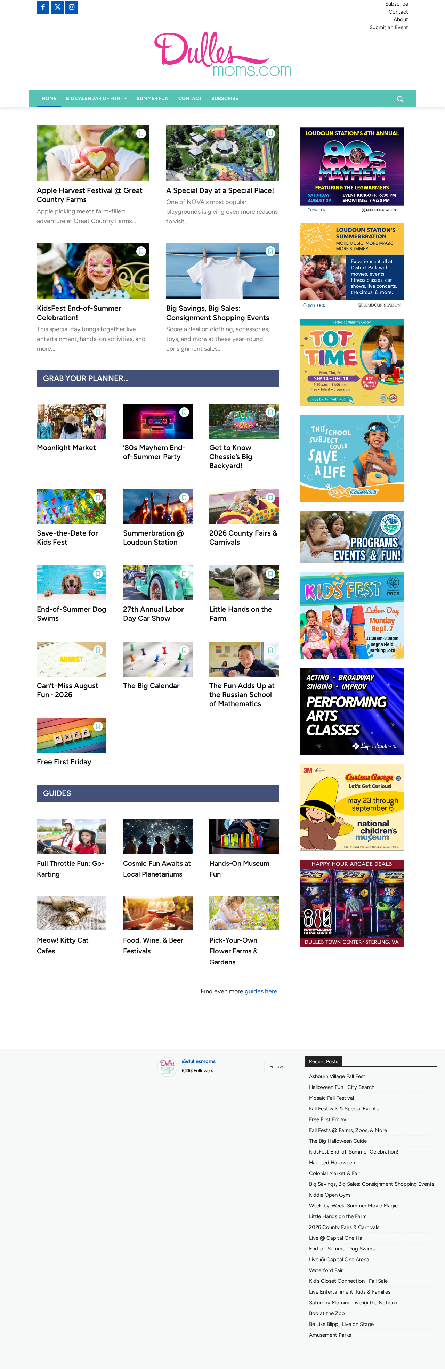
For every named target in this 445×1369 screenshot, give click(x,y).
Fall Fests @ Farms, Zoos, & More (348, 1130)
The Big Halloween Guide (338, 1141)
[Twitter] (57, 7)
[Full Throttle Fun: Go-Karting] (71, 836)
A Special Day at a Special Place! (220, 190)
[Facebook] (43, 7)
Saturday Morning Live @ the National (353, 1302)
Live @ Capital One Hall (336, 1238)
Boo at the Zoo (327, 1313)
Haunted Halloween (332, 1162)
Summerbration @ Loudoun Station (153, 537)
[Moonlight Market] (71, 421)
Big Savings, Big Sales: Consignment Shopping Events (217, 312)
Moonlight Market (66, 447)
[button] (399, 98)
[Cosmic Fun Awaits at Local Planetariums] (158, 836)
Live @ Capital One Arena (339, 1259)
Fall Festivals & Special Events (344, 1109)
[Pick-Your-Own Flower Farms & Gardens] (244, 913)
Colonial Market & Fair (334, 1173)
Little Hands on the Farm (338, 1216)
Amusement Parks (330, 1335)
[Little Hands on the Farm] (244, 582)
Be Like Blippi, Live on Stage (341, 1324)
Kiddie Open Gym (329, 1195)
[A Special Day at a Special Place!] (222, 153)
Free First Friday (64, 761)
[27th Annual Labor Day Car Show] (158, 582)
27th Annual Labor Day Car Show (153, 613)
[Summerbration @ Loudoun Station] (158, 506)
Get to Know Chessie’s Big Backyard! (230, 456)
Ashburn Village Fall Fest (337, 1076)
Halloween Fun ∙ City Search (341, 1087)
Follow (276, 1066)
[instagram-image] (178, 1103)
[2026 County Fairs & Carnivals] (244, 506)
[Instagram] (71, 7)
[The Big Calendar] (158, 659)
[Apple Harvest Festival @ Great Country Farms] (93, 153)
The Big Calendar (151, 685)
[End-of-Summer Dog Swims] (71, 582)
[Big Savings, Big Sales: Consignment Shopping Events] (222, 271)
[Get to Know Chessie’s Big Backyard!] (244, 421)
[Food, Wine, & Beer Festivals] (158, 913)
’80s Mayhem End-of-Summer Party (154, 452)
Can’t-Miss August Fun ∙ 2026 (67, 690)
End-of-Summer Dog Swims (342, 1249)
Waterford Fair (326, 1270)
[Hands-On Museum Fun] (244, 836)
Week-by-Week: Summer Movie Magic (353, 1206)
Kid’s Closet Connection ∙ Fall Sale (348, 1281)
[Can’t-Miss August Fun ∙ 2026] (71, 659)
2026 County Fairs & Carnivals (344, 1227)
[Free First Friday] (71, 735)
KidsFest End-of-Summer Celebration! (353, 1152)
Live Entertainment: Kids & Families (349, 1292)
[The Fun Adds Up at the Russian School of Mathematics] (244, 659)
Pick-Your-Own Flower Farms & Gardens (233, 951)
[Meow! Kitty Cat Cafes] (71, 913)
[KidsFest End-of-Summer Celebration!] (93, 271)
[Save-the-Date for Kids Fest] (71, 506)
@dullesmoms (199, 1061)
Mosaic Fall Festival (331, 1098)
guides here (261, 991)
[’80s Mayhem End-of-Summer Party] (158, 421)
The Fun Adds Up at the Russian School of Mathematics (242, 694)
